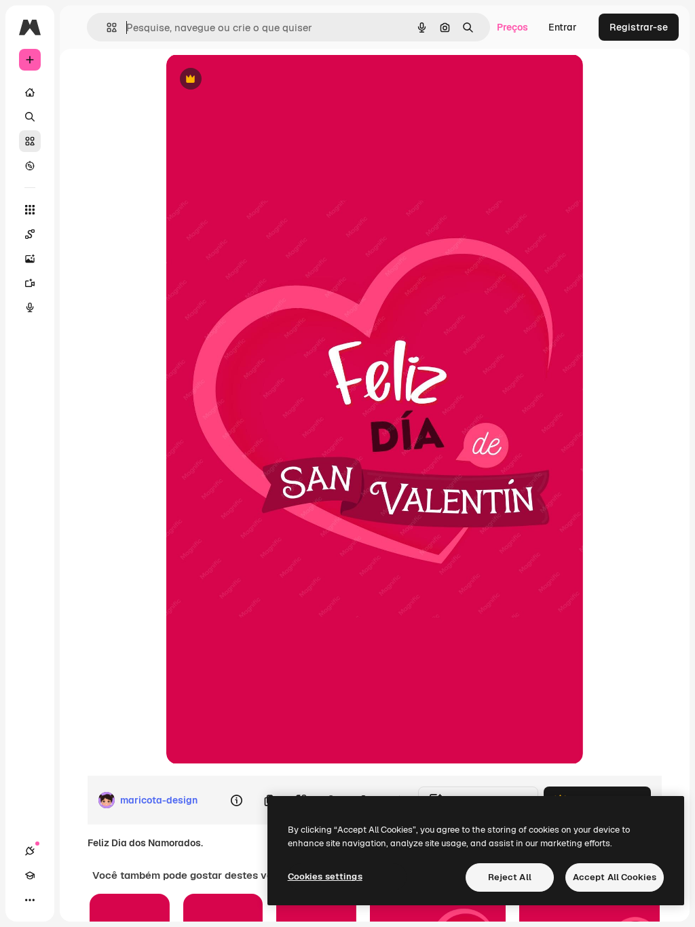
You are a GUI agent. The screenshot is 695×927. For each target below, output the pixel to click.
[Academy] (30, 875)
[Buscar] (30, 117)
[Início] (30, 92)
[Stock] (30, 141)
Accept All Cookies (614, 877)
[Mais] (30, 900)
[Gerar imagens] (30, 258)
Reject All (509, 877)
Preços (512, 27)
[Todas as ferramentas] (30, 210)
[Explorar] (30, 165)
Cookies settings (325, 876)
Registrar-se (638, 27)
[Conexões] (30, 851)
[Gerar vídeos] (30, 283)
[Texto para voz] (30, 307)
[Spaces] (30, 234)
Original (253, 79)
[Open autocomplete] (106, 27)
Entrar (562, 27)
